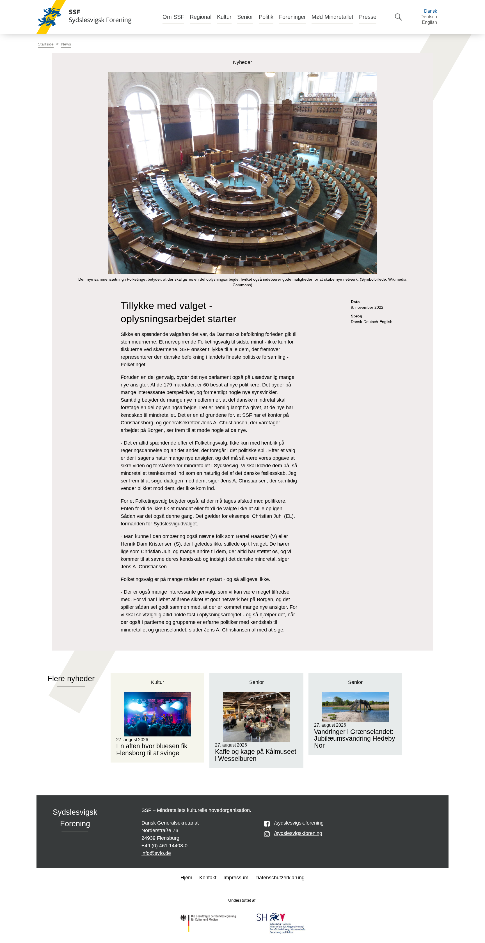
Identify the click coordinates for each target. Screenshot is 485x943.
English (429, 22)
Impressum (235, 877)
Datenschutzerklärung (280, 877)
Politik (266, 17)
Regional (200, 17)
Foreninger (292, 17)
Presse (367, 17)
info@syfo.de (156, 853)
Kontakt (207, 877)
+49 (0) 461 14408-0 (164, 845)
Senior (245, 17)
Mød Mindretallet (332, 17)
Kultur (224, 17)
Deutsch (428, 16)
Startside (46, 44)
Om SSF (173, 17)
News (66, 44)
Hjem (186, 877)
